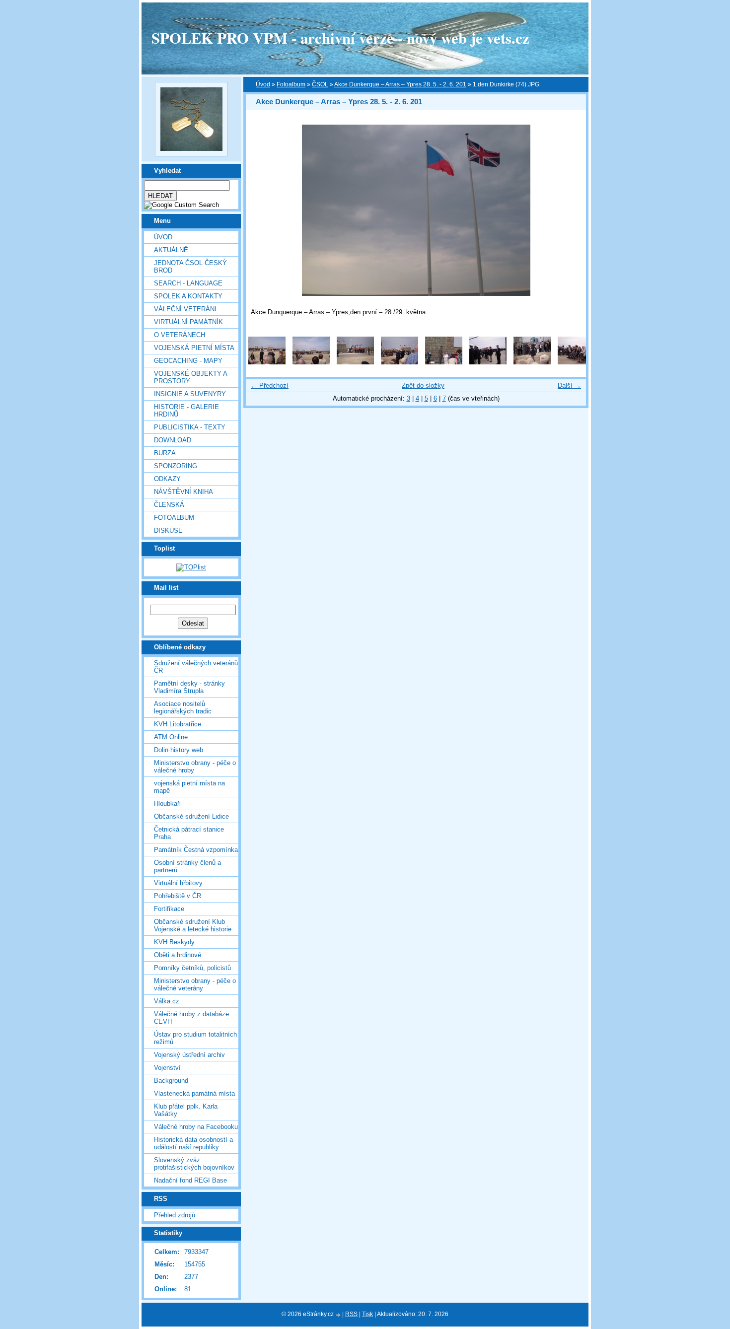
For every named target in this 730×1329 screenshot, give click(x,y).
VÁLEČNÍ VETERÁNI (185, 309)
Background (171, 1080)
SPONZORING (175, 466)
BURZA (165, 453)
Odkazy (167, 479)
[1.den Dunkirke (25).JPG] (399, 362)
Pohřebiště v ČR (177, 896)
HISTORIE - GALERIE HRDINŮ (186, 410)
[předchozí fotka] (262, 210)
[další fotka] (570, 210)
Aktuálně (171, 250)
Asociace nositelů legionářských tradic (183, 707)
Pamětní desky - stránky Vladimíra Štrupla (189, 687)
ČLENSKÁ (169, 504)
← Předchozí (270, 385)
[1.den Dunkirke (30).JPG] (532, 362)
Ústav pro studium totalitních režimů (195, 1038)
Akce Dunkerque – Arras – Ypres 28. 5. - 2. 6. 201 (400, 84)
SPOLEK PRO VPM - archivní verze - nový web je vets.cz (340, 38)
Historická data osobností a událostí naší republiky (193, 1143)
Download (172, 440)
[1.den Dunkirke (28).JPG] (488, 362)
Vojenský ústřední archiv (189, 1054)
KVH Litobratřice (177, 724)
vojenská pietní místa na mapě (189, 786)
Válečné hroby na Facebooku (196, 1126)
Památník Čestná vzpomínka (196, 849)
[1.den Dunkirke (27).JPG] (443, 362)
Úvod (163, 237)
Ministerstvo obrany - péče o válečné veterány (195, 984)
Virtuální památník (188, 322)
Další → (569, 385)
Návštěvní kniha (183, 491)
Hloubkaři (167, 803)
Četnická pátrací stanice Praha (189, 833)
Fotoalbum (174, 517)
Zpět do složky (423, 385)
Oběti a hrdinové (177, 955)
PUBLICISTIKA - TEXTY (189, 427)
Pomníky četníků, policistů (192, 968)
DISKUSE (168, 530)
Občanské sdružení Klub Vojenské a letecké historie (192, 925)
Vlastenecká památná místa (194, 1093)
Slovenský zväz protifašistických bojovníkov (194, 1163)
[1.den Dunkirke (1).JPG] (267, 362)
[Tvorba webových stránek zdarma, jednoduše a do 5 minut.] (338, 1315)
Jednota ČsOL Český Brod (190, 266)
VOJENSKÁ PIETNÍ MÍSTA (194, 347)
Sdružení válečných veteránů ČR (196, 666)
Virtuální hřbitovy (178, 883)
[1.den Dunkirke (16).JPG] (311, 362)
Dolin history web (178, 750)
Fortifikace (169, 908)
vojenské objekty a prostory (190, 377)
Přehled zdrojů (174, 1215)
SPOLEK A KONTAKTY (188, 296)
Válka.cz (166, 1001)
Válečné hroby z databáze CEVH (191, 1017)
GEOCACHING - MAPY (188, 360)
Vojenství (167, 1067)
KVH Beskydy (174, 942)
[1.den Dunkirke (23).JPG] (355, 362)
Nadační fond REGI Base (190, 1180)
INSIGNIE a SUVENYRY (190, 394)
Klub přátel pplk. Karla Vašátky (186, 1110)
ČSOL (320, 84)
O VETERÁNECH (179, 335)
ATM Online (171, 737)
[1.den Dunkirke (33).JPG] (576, 362)
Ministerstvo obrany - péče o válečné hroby (195, 766)
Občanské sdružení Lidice (191, 816)
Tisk (367, 1314)
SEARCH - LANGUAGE (188, 283)
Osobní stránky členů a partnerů (187, 866)
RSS (351, 1314)
